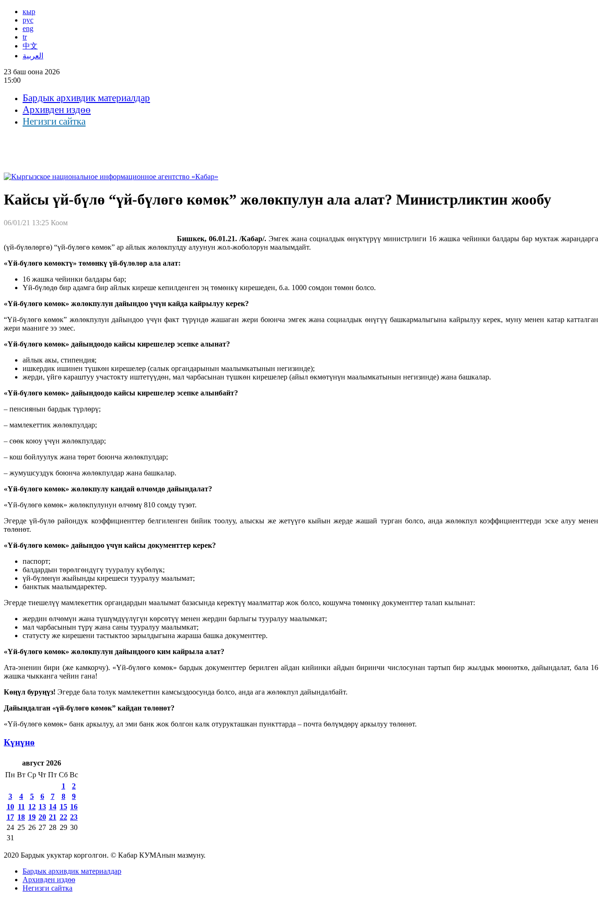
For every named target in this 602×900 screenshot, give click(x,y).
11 (21, 807)
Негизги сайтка (54, 121)
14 (52, 807)
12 (32, 807)
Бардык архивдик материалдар (86, 97)
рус (28, 20)
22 (63, 817)
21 (52, 817)
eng (28, 28)
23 (74, 817)
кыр (29, 12)
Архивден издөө (57, 109)
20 (42, 817)
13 (42, 807)
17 (10, 817)
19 (32, 817)
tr (25, 37)
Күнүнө (19, 742)
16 (74, 807)
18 (21, 817)
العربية (33, 56)
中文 (30, 46)
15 (63, 807)
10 (10, 807)
